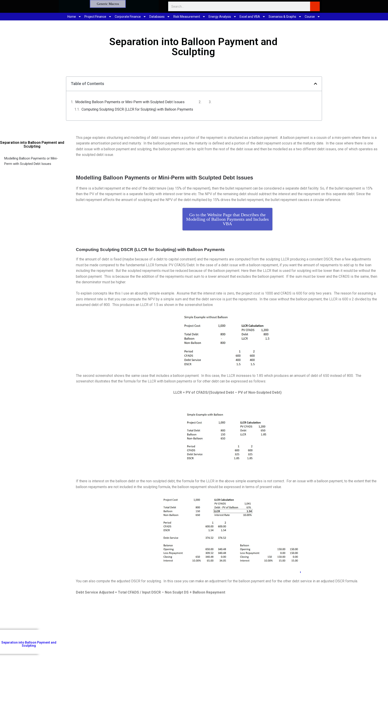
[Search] (315, 6)
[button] (315, 83)
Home (71, 16)
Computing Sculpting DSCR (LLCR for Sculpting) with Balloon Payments (137, 109)
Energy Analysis (220, 16)
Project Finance (95, 16)
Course (310, 16)
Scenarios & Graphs (282, 16)
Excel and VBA (250, 16)
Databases (157, 16)
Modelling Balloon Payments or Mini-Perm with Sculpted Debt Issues (130, 102)
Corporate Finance (128, 16)
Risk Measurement (186, 16)
